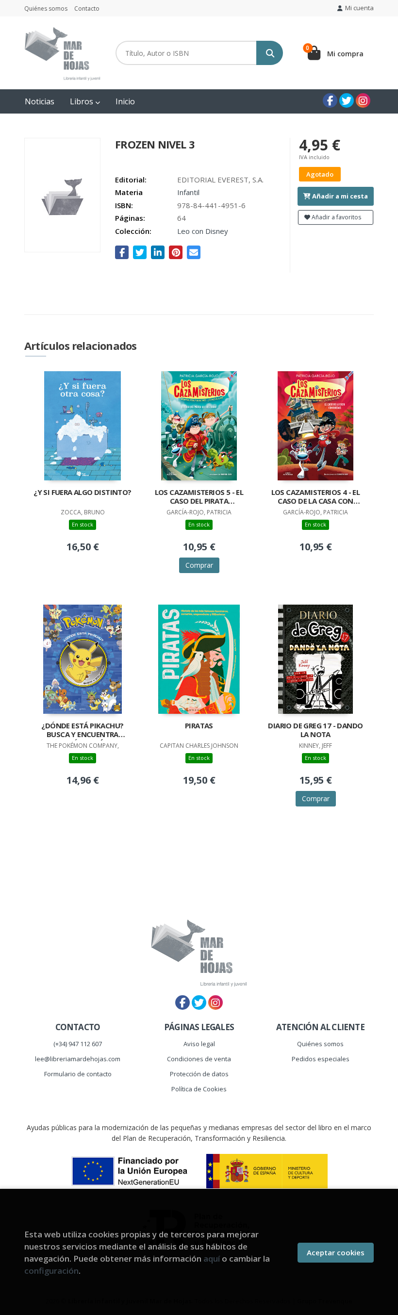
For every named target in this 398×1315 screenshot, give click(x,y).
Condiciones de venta (199, 1058)
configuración (51, 1270)
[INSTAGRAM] (363, 100)
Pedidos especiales (320, 1058)
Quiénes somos (45, 8)
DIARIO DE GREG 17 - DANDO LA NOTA (315, 730)
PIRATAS (199, 725)
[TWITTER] (346, 100)
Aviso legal (199, 1043)
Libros (82, 101)
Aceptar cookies (336, 1252)
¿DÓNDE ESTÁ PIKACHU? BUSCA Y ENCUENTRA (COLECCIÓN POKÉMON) (82, 730)
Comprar (199, 565)
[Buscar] (269, 53)
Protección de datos (199, 1073)
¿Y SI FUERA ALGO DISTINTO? (82, 492)
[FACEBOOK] (330, 100)
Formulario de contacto (78, 1073)
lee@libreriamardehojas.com (77, 1058)
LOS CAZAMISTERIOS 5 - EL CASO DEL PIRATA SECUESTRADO (199, 497)
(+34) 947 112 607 (77, 1043)
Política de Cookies (199, 1089)
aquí (211, 1258)
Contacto (87, 8)
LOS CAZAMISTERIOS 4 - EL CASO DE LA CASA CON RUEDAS (315, 497)
